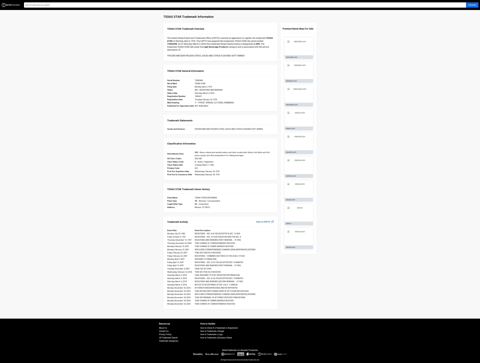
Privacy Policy (165, 334)
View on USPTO (263, 222)
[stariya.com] (299, 189)
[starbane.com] (299, 70)
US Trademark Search (168, 337)
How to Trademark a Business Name (216, 337)
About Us (163, 328)
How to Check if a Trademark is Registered (219, 328)
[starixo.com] (299, 118)
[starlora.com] (299, 165)
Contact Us (163, 331)
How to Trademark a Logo (211, 334)
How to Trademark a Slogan (212, 331)
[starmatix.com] (299, 46)
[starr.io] (299, 213)
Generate (472, 5)
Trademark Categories (168, 341)
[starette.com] (299, 141)
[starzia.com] (299, 236)
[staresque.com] (299, 94)
